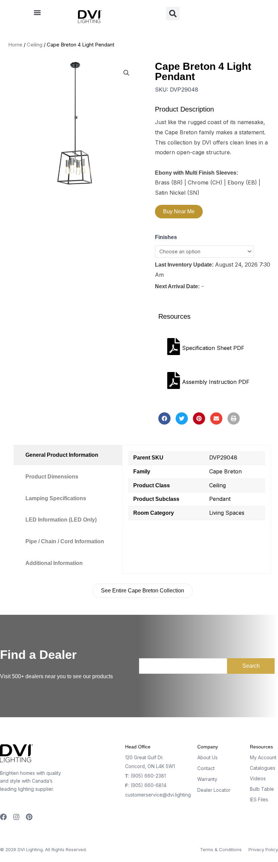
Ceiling (34, 44)
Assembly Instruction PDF (216, 381)
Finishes (166, 237)
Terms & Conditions (221, 849)
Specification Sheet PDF (213, 348)
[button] (37, 12)
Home (15, 44)
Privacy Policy (263, 849)
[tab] (68, 455)
